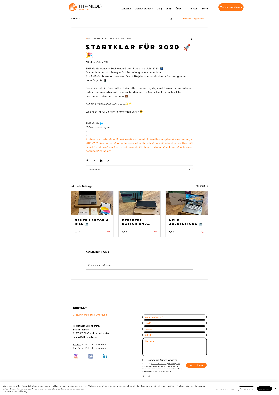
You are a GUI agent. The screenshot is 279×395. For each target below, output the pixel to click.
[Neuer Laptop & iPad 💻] (92, 203)
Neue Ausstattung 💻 (185, 222)
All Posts (75, 18)
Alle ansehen (202, 185)
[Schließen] (275, 389)
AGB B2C (171, 364)
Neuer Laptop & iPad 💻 (92, 222)
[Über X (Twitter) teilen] (94, 160)
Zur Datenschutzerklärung (15, 391)
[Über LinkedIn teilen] (101, 160)
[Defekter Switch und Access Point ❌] (140, 203)
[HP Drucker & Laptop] (187, 203)
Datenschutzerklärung (159, 364)
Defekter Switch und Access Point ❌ (139, 222)
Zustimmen (264, 388)
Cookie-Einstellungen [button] (225, 388)
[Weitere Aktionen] (191, 38)
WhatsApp (104, 333)
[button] (171, 18)
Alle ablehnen (246, 388)
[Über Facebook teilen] (87, 160)
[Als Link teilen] (108, 160)
